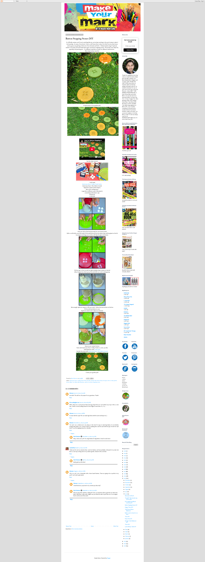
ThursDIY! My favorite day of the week (131, 498)
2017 (125, 471)
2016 (125, 473)
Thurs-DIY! (127, 524)
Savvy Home (127, 327)
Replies (72, 433)
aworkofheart (72, 447)
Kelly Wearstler (127, 334)
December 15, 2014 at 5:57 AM (89, 436)
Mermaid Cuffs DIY (129, 496)
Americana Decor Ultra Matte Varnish (98, 351)
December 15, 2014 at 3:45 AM (81, 422)
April (126, 531)
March (127, 534)
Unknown (71, 393)
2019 (125, 467)
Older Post (115, 526)
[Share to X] (90, 378)
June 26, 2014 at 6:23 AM (79, 393)
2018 (125, 469)
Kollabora (126, 312)
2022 (125, 460)
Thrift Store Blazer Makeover (129, 510)
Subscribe (130, 50)
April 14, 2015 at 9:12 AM (81, 447)
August (127, 489)
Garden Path (93, 380)
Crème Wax (97, 349)
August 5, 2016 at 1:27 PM (79, 471)
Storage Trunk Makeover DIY (130, 521)
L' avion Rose (127, 300)
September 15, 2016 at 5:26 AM (85, 483)
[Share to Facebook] (91, 378)
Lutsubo (125, 308)
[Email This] (87, 378)
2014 (125, 478)
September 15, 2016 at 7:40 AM (90, 490)
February (127, 536)
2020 (125, 464)
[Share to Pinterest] (93, 378)
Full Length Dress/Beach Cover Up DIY (130, 502)
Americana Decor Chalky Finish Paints (92, 184)
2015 (125, 476)
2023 (125, 458)
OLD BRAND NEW (128, 316)
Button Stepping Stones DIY (131, 505)
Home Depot (100, 380)
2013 (125, 541)
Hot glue (105, 380)
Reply (70, 397)
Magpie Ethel (127, 323)
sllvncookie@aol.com (74, 402)
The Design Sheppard (129, 304)
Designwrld (126, 319)
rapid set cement (88, 382)
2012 (125, 543)
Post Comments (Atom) (77, 529)
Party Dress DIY (128, 518)
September (128, 487)
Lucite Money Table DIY (130, 526)
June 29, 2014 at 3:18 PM (79, 413)
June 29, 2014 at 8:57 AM (85, 402)
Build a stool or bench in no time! (131, 513)
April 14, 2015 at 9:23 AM (88, 460)
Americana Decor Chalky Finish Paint (78, 380)
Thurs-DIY (127, 516)
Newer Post (68, 526)
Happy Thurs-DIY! (129, 507)
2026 (125, 451)
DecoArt (88, 380)
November (127, 482)
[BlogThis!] (88, 378)
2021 (125, 462)
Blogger (109, 558)
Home (92, 526)
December (127, 480)
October (127, 485)
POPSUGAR (126, 293)
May (126, 529)
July (126, 491)
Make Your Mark (73, 382)
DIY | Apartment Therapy (129, 331)
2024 (125, 455)
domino (125, 337)
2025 (125, 453)
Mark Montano (81, 382)
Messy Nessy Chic (128, 297)
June (126, 494)
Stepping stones (96, 382)
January (127, 538)
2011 (125, 546)
